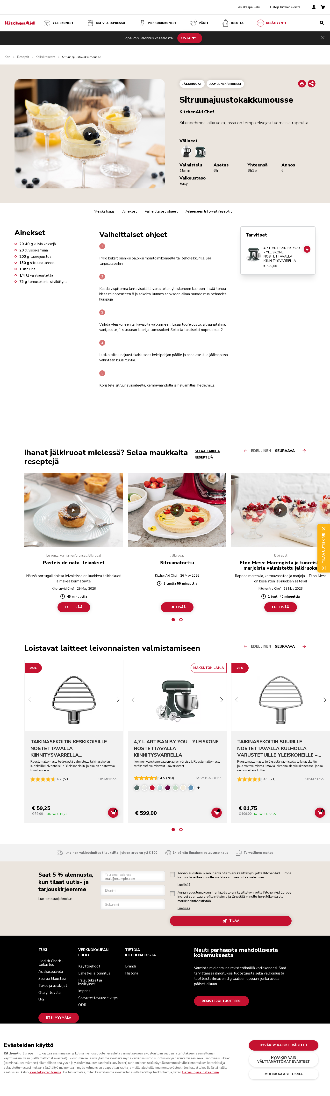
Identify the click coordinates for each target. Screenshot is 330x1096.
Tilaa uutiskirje (323, 548)
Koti (7, 57)
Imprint (84, 991)
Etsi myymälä (58, 1018)
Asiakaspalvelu (249, 7)
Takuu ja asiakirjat (52, 985)
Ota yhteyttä (49, 992)
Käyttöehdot (89, 966)
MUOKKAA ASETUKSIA (283, 1074)
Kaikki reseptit (45, 57)
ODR (82, 1005)
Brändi (130, 966)
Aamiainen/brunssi (225, 84)
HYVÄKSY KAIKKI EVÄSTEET (284, 1045)
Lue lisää (184, 885)
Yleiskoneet (63, 23)
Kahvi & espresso (110, 23)
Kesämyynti (276, 23)
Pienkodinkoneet (162, 23)
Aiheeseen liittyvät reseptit (209, 211)
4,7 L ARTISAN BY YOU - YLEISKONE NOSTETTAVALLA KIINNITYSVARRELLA (282, 254)
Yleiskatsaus (104, 211)
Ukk (41, 999)
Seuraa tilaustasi (52, 978)
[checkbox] (172, 874)
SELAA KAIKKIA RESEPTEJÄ (207, 454)
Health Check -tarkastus (50, 963)
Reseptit (23, 57)
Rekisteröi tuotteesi (221, 1001)
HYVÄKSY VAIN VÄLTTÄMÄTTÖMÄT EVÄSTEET (283, 1059)
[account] (314, 7)
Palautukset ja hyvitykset (90, 982)
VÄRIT (203, 23)
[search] (321, 23)
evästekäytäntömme (45, 1072)
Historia (131, 973)
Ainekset (129, 211)
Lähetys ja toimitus (94, 973)
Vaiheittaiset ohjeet (161, 211)
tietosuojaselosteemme (200, 1072)
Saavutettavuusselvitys (98, 998)
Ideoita (237, 23)
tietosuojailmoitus (58, 898)
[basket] (322, 7)
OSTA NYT (189, 38)
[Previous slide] (29, 700)
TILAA (234, 921)
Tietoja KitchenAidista (284, 7)
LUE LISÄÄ (73, 607)
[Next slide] (118, 700)
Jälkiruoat (192, 84)
